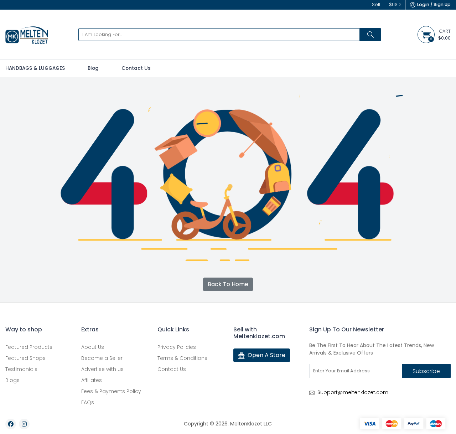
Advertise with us (102, 369)
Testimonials (21, 369)
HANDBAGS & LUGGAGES (35, 68)
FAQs (87, 402)
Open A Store (266, 355)
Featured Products (28, 347)
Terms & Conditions (182, 358)
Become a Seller (102, 358)
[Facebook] (10, 424)
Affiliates (91, 380)
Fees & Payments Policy (111, 391)
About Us (92, 347)
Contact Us (136, 68)
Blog (93, 68)
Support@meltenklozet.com (352, 392)
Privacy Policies (176, 347)
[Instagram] (24, 424)
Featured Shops (25, 358)
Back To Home (228, 284)
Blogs (12, 380)
